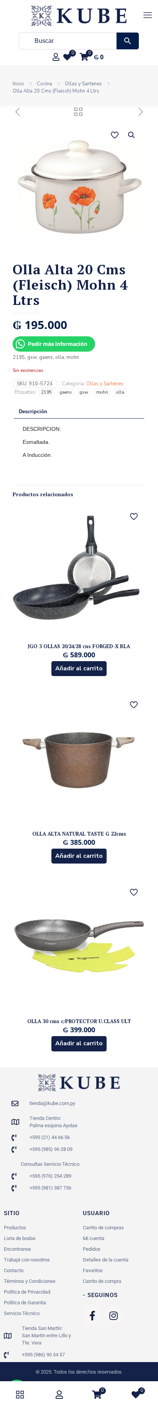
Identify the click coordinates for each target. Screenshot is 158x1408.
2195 (46, 392)
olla (120, 392)
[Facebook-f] (92, 1315)
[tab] (79, 412)
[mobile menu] (147, 15)
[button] (132, 135)
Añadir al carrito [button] (79, 668)
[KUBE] (79, 15)
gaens (66, 392)
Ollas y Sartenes (83, 83)
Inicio (18, 83)
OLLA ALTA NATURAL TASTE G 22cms (79, 833)
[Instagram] (113, 1315)
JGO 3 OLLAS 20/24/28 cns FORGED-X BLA (79, 646)
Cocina (44, 83)
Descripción (33, 411)
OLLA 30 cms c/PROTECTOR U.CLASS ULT (79, 1021)
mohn (102, 392)
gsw (84, 392)
